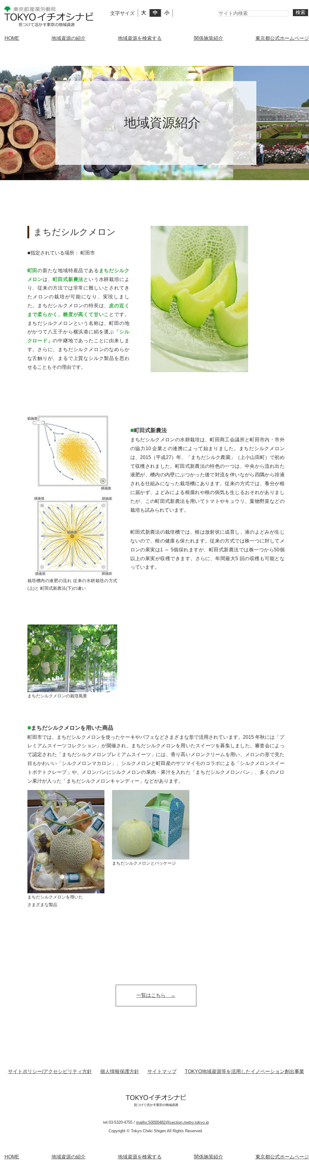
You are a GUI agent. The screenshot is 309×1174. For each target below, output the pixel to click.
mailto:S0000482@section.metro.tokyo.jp (172, 1122)
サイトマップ (162, 1071)
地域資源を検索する (140, 38)
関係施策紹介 (208, 38)
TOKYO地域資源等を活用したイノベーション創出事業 (244, 1071)
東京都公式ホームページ (282, 38)
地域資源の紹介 (68, 38)
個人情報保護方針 (119, 1071)
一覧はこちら (151, 995)
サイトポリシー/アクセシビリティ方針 (50, 1071)
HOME (12, 38)
